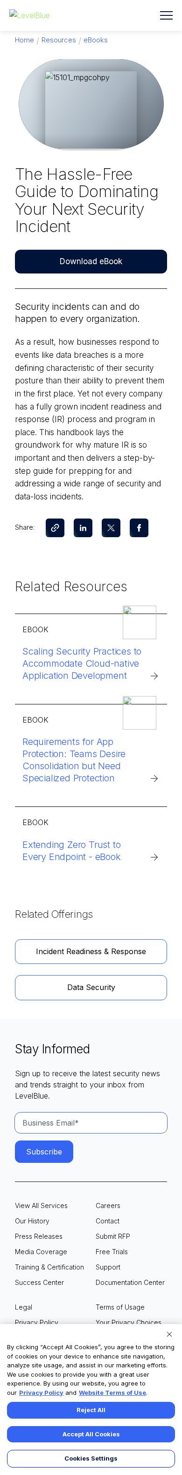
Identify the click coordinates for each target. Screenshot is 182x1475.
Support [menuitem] (108, 1267)
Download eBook (91, 261)
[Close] (169, 1334)
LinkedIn (83, 528)
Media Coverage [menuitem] (41, 1252)
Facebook (139, 528)
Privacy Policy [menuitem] (36, 1322)
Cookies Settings (91, 1458)
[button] (166, 15)
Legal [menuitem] (23, 1307)
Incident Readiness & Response (91, 951)
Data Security (91, 987)
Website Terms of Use (112, 1392)
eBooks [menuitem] (96, 39)
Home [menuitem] (24, 39)
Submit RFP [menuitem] (113, 1236)
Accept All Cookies (91, 1434)
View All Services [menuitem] (41, 1205)
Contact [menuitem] (107, 1221)
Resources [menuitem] (59, 39)
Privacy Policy (41, 1392)
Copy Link (55, 528)
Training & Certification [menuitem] (49, 1267)
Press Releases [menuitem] (39, 1236)
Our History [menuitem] (32, 1221)
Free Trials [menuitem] (112, 1252)
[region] (91, 1399)
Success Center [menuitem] (39, 1282)
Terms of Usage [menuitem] (120, 1307)
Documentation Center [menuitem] (130, 1282)
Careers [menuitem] (108, 1205)
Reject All (91, 1410)
